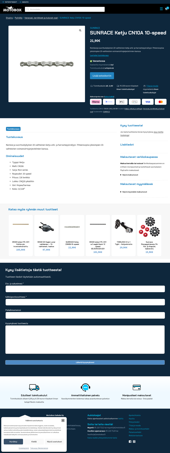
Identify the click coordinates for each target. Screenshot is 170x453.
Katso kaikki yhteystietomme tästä (102, 437)
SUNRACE (106, 111)
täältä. (121, 418)
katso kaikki (109, 96)
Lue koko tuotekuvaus (99, 55)
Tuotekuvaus (13, 129)
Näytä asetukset (54, 441)
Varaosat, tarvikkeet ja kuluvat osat (41, 18)
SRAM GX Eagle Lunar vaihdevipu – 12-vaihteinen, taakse (46, 244)
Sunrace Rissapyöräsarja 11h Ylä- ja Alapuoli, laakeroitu (149, 245)
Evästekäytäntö (24, 448)
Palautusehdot (135, 432)
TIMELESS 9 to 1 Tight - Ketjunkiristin (123, 243)
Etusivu (9, 18)
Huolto (25, 2)
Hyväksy (13, 441)
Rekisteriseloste (136, 435)
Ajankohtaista (135, 415)
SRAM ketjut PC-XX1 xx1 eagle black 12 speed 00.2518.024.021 (97, 245)
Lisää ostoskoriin (102, 75)
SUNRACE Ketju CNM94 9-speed (72, 243)
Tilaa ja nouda (152, 86)
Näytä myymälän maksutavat (134, 192)
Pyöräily (18, 18)
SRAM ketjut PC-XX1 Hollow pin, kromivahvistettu (20, 244)
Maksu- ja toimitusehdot (139, 429)
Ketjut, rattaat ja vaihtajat (133, 109)
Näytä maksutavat (130, 174)
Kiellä (34, 441)
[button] (63, 420)
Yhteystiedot (10, 2)
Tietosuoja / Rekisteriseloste (39, 448)
